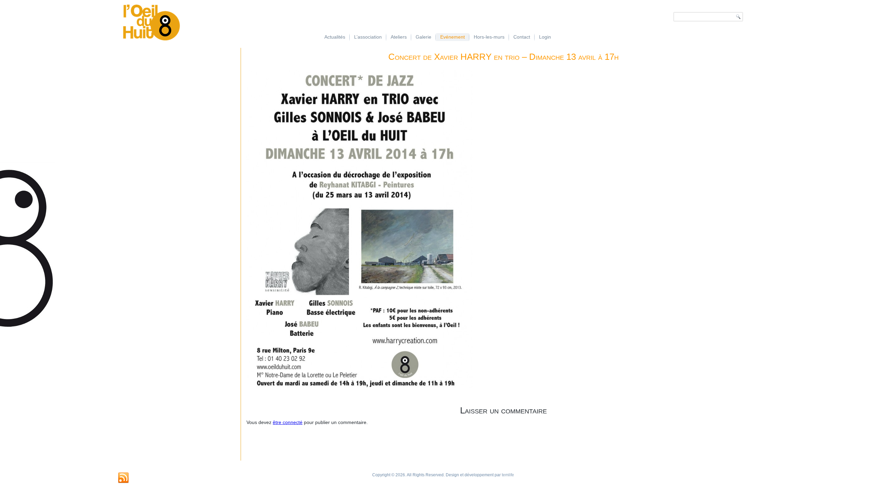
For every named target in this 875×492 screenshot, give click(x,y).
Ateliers (399, 37)
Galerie (423, 37)
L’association (368, 37)
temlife (508, 475)
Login (545, 37)
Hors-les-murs (489, 37)
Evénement (452, 37)
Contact (521, 37)
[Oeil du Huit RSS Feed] (123, 478)
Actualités (334, 37)
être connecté (287, 422)
